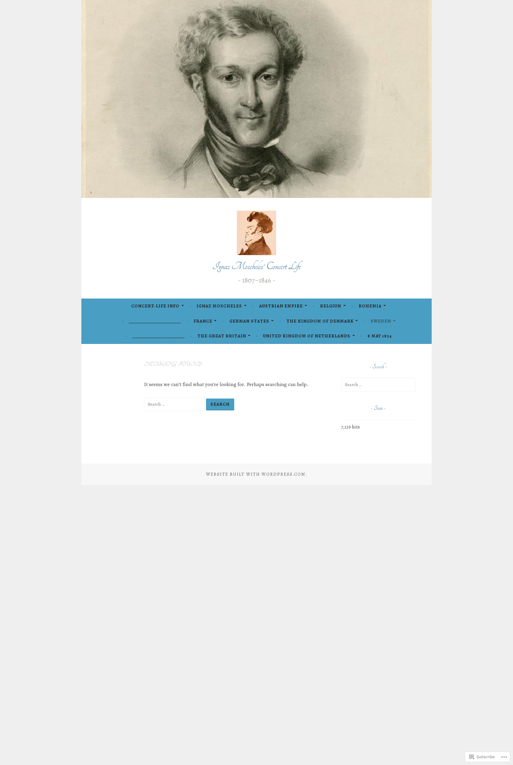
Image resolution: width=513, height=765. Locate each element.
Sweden (380, 321)
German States (249, 321)
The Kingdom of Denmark (320, 321)
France (203, 321)
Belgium (330, 306)
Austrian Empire (281, 306)
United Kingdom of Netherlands (306, 336)
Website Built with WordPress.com (255, 474)
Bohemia (370, 306)
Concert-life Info (155, 306)
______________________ (155, 321)
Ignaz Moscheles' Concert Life (256, 266)
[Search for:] (175, 403)
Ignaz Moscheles (219, 306)
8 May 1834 (380, 336)
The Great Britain (221, 336)
